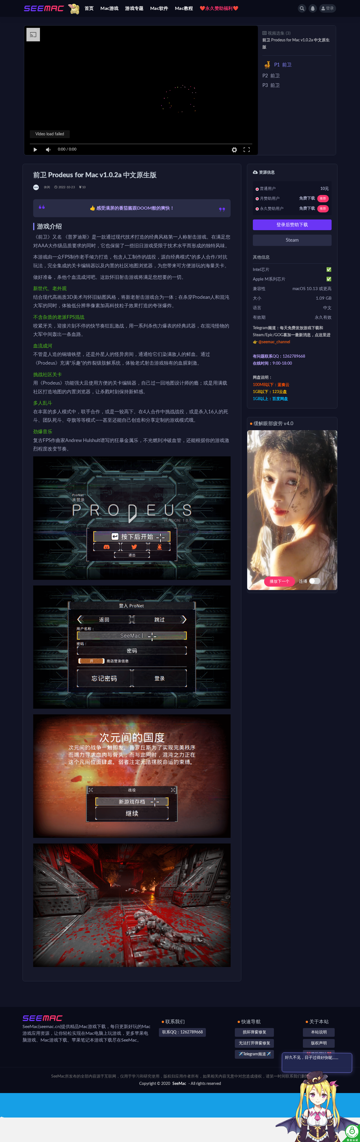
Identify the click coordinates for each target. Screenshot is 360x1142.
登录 (330, 8)
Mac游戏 (109, 8)
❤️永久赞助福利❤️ (219, 8)
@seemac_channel (274, 342)
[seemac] (36, 187)
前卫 (283, 64)
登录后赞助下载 (292, 225)
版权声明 (319, 1043)
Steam (292, 240)
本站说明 (319, 1032)
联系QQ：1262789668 (182, 1032)
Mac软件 (159, 8)
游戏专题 (134, 8)
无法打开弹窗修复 (254, 1043)
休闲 (47, 187)
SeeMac (179, 1084)
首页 (89, 8)
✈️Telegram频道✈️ (254, 1054)
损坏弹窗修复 (254, 1032)
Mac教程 (184, 8)
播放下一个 (279, 582)
